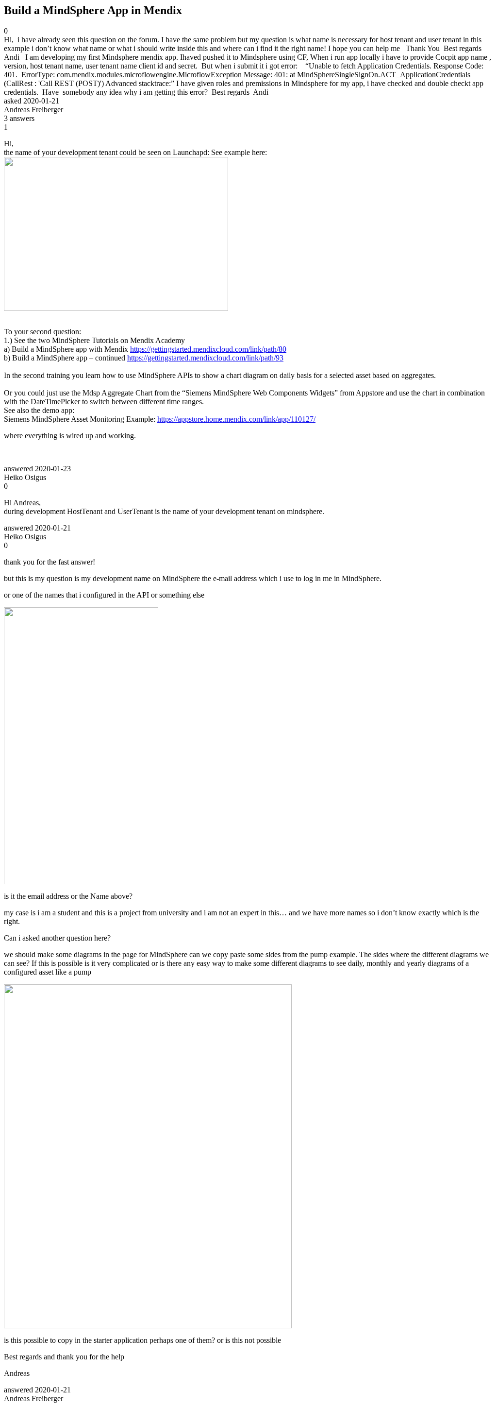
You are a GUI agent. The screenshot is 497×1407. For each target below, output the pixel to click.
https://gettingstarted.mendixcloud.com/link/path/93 (205, 358)
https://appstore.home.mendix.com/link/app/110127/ (236, 419)
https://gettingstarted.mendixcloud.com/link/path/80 (208, 349)
